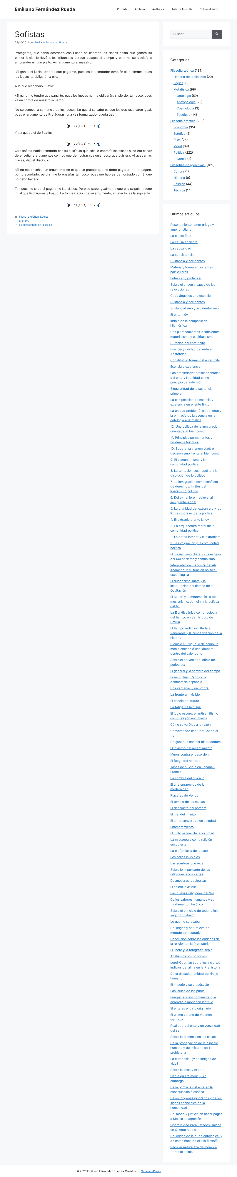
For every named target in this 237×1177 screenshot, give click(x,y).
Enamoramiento (182, 827)
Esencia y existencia (185, 366)
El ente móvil (179, 314)
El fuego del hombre (185, 761)
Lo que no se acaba (185, 921)
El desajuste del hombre (188, 808)
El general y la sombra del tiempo (195, 671)
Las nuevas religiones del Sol (192, 893)
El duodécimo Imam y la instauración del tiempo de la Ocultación (191, 585)
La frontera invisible (185, 694)
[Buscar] (217, 34)
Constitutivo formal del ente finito (195, 360)
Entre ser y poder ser (185, 278)
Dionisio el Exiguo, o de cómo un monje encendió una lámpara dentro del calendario (194, 648)
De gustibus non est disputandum (195, 742)
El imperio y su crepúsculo (189, 984)
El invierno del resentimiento (191, 748)
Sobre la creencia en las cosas (193, 1037)
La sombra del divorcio (187, 778)
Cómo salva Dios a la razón (190, 724)
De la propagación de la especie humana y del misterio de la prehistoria (194, 1047)
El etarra (24, 220)
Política (178, 152)
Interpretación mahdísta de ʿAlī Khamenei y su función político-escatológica (193, 570)
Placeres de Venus (184, 795)
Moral (177, 146)
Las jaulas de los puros (187, 991)
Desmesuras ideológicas (188, 880)
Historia (179, 178)
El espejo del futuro (184, 701)
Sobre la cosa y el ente (187, 1070)
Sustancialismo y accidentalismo (194, 308)
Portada (122, 9)
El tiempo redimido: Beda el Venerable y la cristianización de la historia (196, 633)
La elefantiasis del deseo (189, 851)
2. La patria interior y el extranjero (195, 537)
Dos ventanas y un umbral (189, 688)
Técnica (179, 190)
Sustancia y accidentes (187, 261)
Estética (179, 133)
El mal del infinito (183, 814)
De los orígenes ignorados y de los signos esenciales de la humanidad (196, 1102)
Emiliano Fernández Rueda (45, 9)
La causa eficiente (184, 242)
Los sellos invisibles (185, 857)
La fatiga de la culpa (185, 707)
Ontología (184, 96)
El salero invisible (183, 887)
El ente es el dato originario (190, 1008)
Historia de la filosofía (189, 77)
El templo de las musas (187, 802)
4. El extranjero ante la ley (189, 519)
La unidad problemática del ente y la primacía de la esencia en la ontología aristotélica (195, 415)
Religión (179, 184)
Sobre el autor (209, 9)
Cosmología (185, 108)
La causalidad (180, 248)
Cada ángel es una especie (190, 296)
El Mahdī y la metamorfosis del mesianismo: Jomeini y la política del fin (194, 601)
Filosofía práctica (183, 121)
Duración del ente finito (187, 343)
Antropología (186, 102)
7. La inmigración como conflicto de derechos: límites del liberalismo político (194, 486)
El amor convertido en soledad (193, 821)
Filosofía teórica (29, 216)
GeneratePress (151, 1171)
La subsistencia (182, 255)
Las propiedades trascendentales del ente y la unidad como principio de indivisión (195, 377)
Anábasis (158, 9)
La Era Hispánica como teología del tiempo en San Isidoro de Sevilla (193, 617)
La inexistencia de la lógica (35, 224)
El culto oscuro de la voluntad (192, 833)
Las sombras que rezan (187, 863)
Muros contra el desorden (189, 754)
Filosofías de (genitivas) (188, 165)
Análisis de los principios (188, 956)
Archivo (140, 9)
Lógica (44, 216)
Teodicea (183, 114)
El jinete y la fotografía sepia (191, 950)
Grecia (181, 159)
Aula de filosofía (181, 9)
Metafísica (181, 89)
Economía (180, 127)
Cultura (178, 171)
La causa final (180, 236)
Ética (177, 140)
